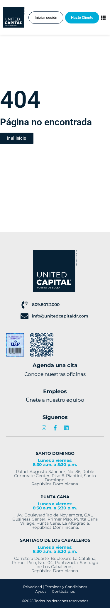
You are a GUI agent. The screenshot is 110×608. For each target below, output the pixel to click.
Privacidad (32, 587)
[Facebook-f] (55, 427)
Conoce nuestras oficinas (55, 374)
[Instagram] (44, 427)
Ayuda (41, 591)
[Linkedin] (66, 427)
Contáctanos (63, 591)
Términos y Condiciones (66, 587)
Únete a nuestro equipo (55, 400)
